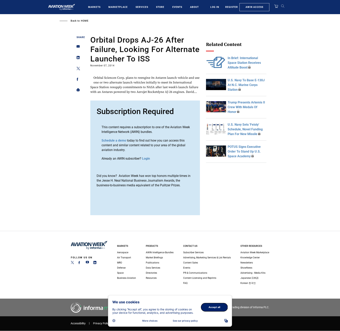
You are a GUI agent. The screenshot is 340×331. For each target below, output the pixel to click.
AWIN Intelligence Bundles (160, 252)
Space (120, 273)
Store (160, 7)
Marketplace (118, 7)
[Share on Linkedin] (77, 58)
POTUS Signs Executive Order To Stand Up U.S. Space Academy (244, 151)
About (194, 7)
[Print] (77, 90)
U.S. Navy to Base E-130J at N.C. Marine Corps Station (246, 84)
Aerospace (122, 252)
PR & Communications (195, 273)
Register (231, 7)
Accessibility (78, 323)
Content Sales (190, 262)
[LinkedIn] (94, 263)
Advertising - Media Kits (252, 273)
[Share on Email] (77, 47)
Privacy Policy (101, 323)
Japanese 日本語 (249, 278)
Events (177, 7)
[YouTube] (87, 263)
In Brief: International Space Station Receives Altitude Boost (244, 62)
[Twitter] (72, 263)
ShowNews (246, 267)
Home (85, 20)
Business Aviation (126, 278)
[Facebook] (79, 263)
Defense (121, 267)
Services (142, 7)
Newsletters (246, 262)
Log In (214, 7)
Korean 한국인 (248, 283)
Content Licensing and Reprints (199, 278)
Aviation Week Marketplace (254, 252)
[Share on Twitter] (77, 69)
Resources (151, 278)
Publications (152, 262)
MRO (119, 262)
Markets (94, 7)
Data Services (153, 267)
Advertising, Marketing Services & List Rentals (207, 257)
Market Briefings (154, 257)
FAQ (185, 283)
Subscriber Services (193, 252)
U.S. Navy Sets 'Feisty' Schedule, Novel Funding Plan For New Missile (245, 129)
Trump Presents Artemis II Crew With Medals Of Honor (246, 107)
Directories (151, 273)
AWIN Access (254, 7)
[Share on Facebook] (77, 80)
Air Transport (124, 257)
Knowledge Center (250, 257)
